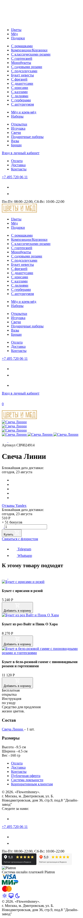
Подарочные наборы (27, 137)
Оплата (17, 161)
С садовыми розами (26, 67)
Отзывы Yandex (14, 506)
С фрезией (19, 79)
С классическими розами (30, 54)
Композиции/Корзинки (29, 50)
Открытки (19, 124)
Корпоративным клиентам (32, 784)
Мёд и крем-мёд (23, 112)
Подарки (18, 38)
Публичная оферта (25, 776)
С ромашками (22, 46)
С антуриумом (22, 104)
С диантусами (22, 83)
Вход (20, 153)
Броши (16, 145)
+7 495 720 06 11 (15, 177)
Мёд (14, 34)
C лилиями (19, 96)
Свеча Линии (13, 729)
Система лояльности (27, 780)
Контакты (19, 169)
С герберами (21, 100)
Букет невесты (22, 75)
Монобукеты (21, 63)
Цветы (16, 30)
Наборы (17, 116)
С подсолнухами (24, 71)
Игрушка (18, 128)
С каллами (19, 92)
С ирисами (19, 88)
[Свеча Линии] (14, 422)
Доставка (18, 165)
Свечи (16, 133)
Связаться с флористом (20, 539)
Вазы (15, 141)
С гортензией (21, 58)
